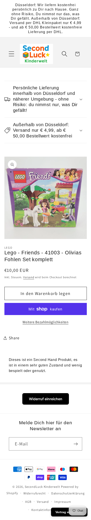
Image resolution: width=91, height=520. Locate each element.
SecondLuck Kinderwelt (42, 486)
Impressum (62, 501)
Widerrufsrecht (34, 493)
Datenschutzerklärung (68, 493)
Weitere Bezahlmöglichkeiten (45, 322)
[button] (11, 54)
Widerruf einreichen (45, 399)
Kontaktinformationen (48, 510)
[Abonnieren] (75, 444)
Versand (28, 277)
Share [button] (14, 337)
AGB (28, 501)
